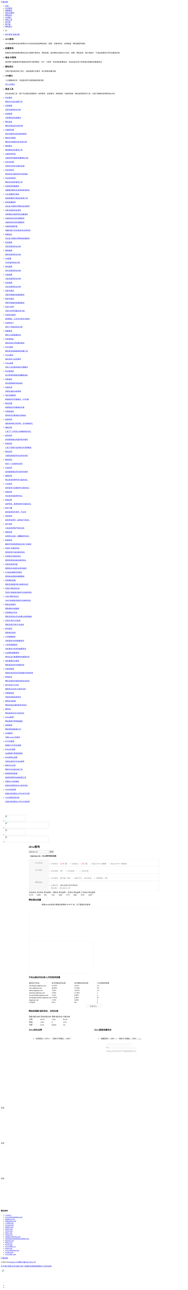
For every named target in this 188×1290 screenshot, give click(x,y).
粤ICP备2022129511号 (27, 1262)
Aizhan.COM (14, 1262)
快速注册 (16, 34)
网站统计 (8, 26)
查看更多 (93, 1006)
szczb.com (8, 1244)
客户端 (7, 24)
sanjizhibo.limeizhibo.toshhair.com (17, 1239)
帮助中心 (40, 1266)
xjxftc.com (9, 1235)
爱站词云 (8, 15)
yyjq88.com (9, 1223)
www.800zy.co (10, 1246)
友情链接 (33, 1266)
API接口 (8, 17)
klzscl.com (9, 1229)
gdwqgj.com (9, 1241)
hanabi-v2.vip (10, 1219)
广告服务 (26, 1266)
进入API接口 (10, 84)
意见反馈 (48, 1266)
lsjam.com (8, 1248)
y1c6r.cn (8, 1215)
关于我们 (4, 1266)
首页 (7, 6)
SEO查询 (8, 8)
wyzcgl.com (9, 1225)
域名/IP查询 (9, 13)
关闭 (2, 1108)
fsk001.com (9, 1227)
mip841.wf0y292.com (12, 1237)
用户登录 (8, 34)
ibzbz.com (8, 1242)
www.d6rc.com (10, 1254)
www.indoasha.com (12, 1250)
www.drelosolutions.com (13, 1217)
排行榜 (7, 22)
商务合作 (11, 1266)
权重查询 (8, 10)
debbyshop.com (10, 1221)
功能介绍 (18, 1266)
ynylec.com (9, 1252)
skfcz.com (8, 1233)
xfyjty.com (9, 1231)
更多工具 (8, 20)
